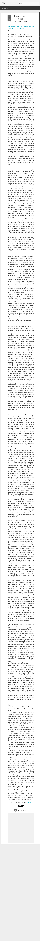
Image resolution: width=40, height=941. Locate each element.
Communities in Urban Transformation (20, 19)
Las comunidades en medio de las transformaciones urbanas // (21, 28)
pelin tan (28, 802)
